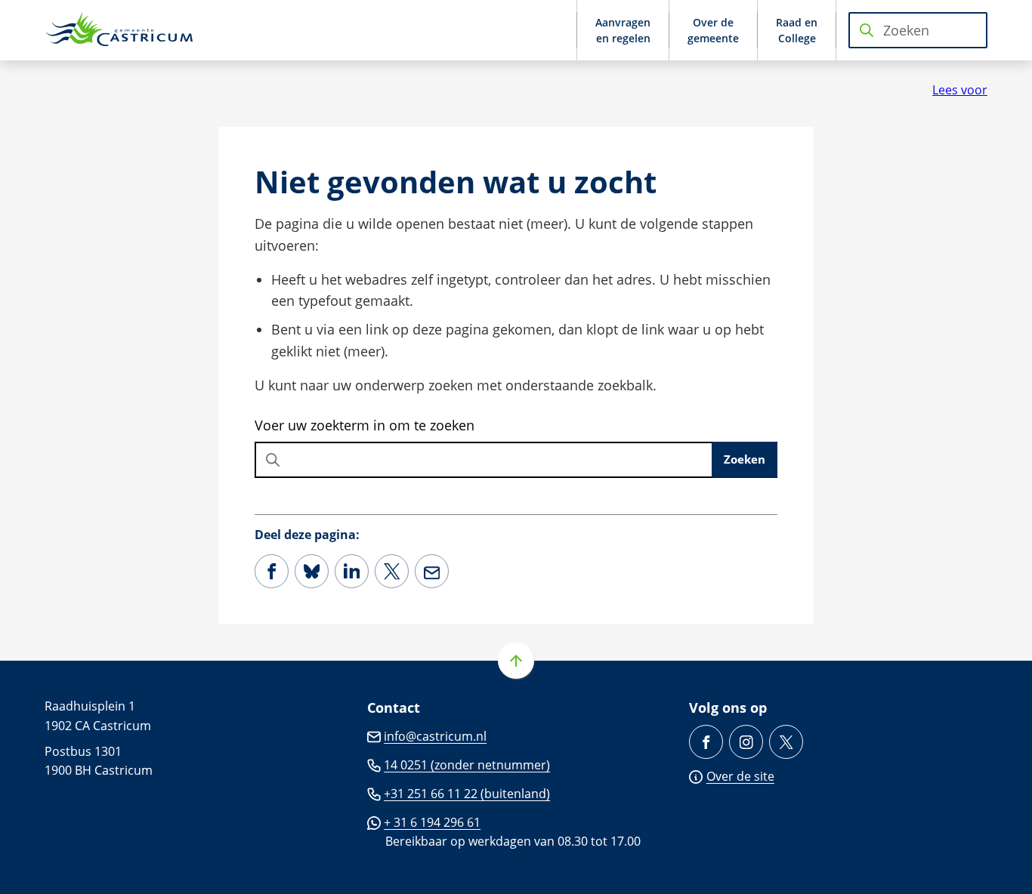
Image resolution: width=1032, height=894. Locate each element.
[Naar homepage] (120, 30)
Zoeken (744, 459)
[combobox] (917, 30)
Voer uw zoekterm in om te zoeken (364, 425)
